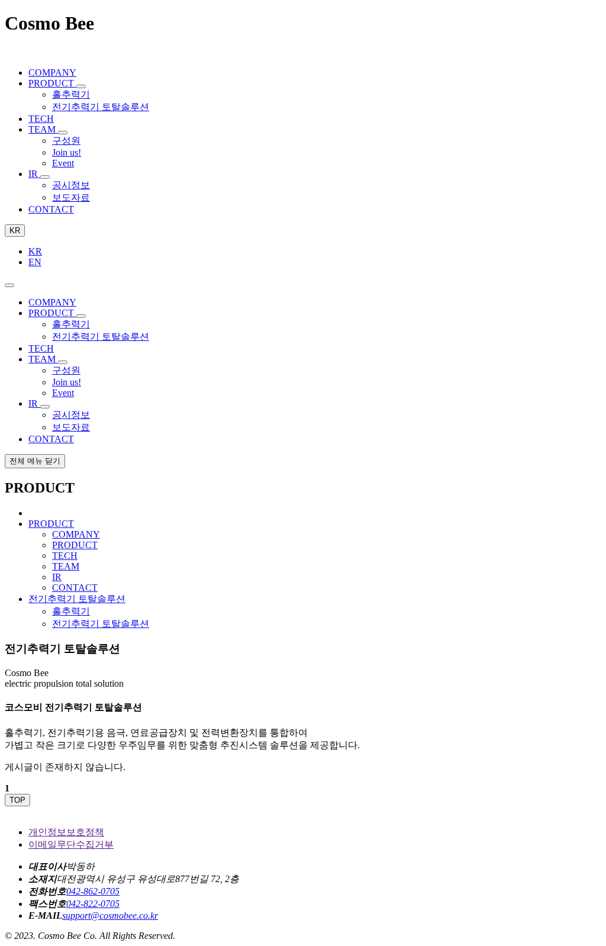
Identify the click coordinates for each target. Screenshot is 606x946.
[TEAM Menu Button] (62, 132)
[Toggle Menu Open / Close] (9, 285)
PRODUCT (75, 545)
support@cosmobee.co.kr (110, 915)
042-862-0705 (93, 891)
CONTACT (75, 588)
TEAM (65, 566)
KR (14, 230)
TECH (65, 556)
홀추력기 (71, 611)
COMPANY (76, 534)
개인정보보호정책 (66, 832)
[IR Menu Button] (45, 177)
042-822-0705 (93, 904)
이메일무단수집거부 (71, 844)
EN (34, 262)
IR (57, 577)
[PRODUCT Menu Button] (81, 86)
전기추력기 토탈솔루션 (100, 624)
